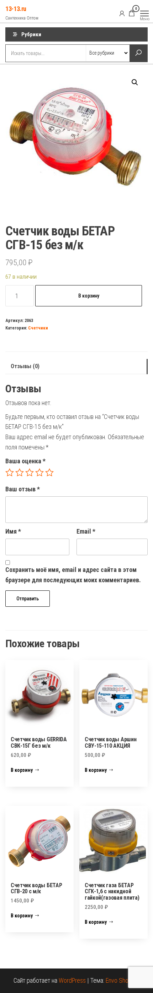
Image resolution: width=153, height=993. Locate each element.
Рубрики (31, 34)
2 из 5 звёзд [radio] (19, 472)
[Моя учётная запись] (122, 13)
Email (85, 531)
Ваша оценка (25, 461)
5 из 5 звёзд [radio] (49, 472)
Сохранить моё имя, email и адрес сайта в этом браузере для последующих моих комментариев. (73, 575)
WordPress (72, 980)
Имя (13, 531)
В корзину (88, 296)
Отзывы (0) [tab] (25, 366)
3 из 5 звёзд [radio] (29, 472)
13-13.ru (15, 8)
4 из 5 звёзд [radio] (39, 472)
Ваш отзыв (22, 489)
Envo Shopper (123, 980)
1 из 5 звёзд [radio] (9, 472)
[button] (134, 82)
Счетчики (38, 328)
